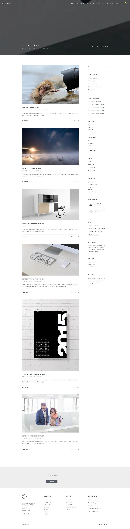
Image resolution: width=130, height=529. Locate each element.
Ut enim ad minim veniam (31, 168)
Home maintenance (93, 84)
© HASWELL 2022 (25, 524)
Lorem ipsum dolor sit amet (33, 224)
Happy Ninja (98, 101)
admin (30, 110)
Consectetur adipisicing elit (33, 279)
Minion (97, 231)
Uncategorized (46, 110)
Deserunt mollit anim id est (94, 87)
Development (92, 228)
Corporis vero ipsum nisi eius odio (35, 374)
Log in (89, 161)
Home (93, 46)
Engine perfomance (100, 210)
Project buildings (92, 81)
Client (90, 225)
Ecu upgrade (98, 203)
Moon (102, 231)
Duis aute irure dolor (30, 108)
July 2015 (90, 127)
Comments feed (92, 167)
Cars (89, 141)
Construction (91, 143)
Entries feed (91, 164)
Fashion (39, 110)
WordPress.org (91, 170)
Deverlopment (102, 228)
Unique (96, 234)
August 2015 (91, 125)
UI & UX (91, 234)
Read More (25, 121)
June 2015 (90, 129)
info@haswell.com (26, 514)
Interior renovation (92, 78)
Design (35, 110)
